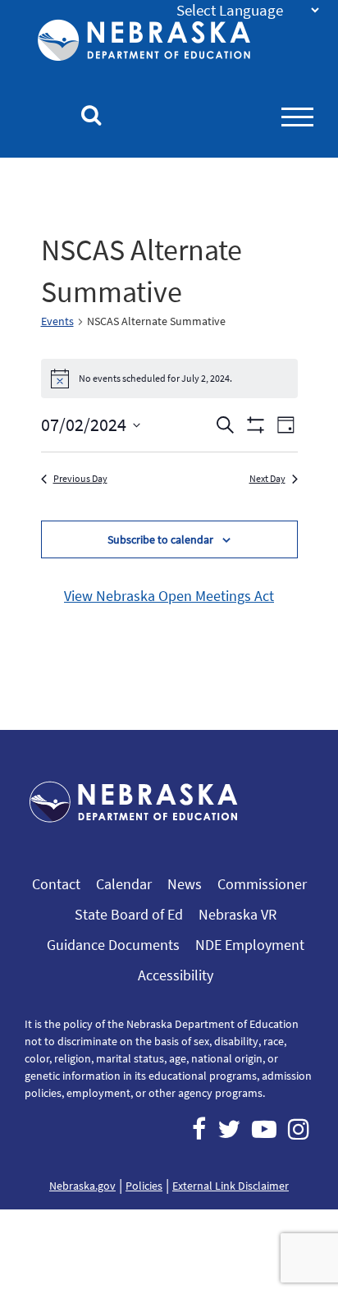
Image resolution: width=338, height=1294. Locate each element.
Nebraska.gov (82, 1185)
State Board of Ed (129, 914)
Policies (144, 1185)
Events (57, 321)
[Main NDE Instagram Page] (298, 1129)
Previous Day (80, 478)
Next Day (267, 478)
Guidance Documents (113, 944)
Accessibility (175, 975)
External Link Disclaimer (230, 1185)
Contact (56, 883)
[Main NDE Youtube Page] (264, 1129)
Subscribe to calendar (160, 539)
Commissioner (262, 883)
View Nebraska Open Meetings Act (169, 595)
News (184, 883)
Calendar (124, 883)
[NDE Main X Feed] (228, 1129)
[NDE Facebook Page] (199, 1129)
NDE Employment (249, 944)
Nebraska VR (237, 914)
